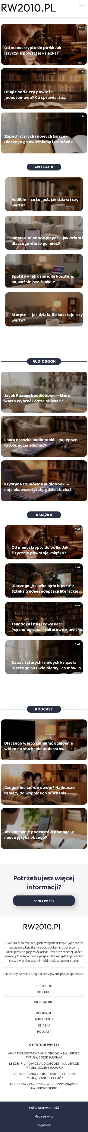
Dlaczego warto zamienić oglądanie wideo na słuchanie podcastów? (38, 746)
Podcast (44, 709)
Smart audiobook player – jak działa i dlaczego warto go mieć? (47, 240)
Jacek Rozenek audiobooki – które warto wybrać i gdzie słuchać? (37, 398)
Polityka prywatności (44, 1107)
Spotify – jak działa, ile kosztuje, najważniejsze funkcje (43, 279)
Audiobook (44, 361)
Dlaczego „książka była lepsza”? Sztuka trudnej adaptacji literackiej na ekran (48, 588)
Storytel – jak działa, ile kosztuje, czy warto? (47, 317)
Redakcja (44, 986)
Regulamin (44, 1125)
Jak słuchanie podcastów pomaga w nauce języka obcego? (39, 834)
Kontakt (44, 992)
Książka (44, 514)
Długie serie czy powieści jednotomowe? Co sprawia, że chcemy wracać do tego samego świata (35, 95)
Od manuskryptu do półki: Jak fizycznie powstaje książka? (32, 50)
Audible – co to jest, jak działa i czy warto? (45, 202)
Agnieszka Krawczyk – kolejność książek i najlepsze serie (43, 1086)
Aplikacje (44, 167)
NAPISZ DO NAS (44, 901)
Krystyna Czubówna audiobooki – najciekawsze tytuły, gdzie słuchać (38, 487)
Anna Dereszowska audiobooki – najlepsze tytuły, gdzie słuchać (44, 1055)
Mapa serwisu (44, 1116)
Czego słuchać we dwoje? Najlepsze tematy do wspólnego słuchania (39, 790)
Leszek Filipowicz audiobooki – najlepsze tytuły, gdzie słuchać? (44, 1065)
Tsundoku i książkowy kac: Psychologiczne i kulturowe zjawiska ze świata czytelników (47, 626)
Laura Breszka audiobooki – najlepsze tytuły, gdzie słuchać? (41, 442)
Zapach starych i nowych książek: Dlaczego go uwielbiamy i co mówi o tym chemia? (39, 139)
